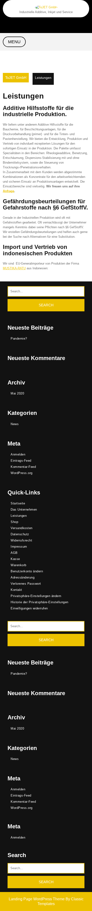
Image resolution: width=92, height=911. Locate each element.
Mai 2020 (17, 393)
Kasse (15, 559)
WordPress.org (22, 473)
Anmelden (18, 454)
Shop (14, 522)
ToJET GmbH (15, 78)
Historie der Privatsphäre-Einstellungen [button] (39, 602)
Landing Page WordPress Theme (37, 899)
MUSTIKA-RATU (14, 268)
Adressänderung (22, 577)
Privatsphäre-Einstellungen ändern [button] (36, 596)
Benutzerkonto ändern (27, 571)
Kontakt (16, 590)
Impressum (19, 546)
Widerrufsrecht (21, 540)
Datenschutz (20, 534)
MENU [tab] (14, 41)
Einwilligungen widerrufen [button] (29, 608)
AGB (14, 553)
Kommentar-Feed (23, 467)
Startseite (18, 503)
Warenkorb (18, 565)
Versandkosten (22, 528)
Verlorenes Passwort (26, 583)
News (15, 424)
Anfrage (8, 191)
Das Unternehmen (24, 509)
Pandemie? (19, 338)
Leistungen (19, 515)
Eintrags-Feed (21, 460)
